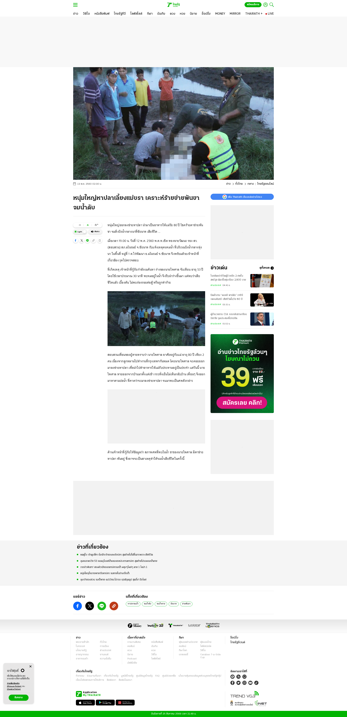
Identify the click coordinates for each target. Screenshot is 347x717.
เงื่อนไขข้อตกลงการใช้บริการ (90, 680)
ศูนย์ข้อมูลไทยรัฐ (144, 676)
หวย (153, 650)
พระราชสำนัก (82, 642)
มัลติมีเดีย (132, 663)
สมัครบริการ (253, 4)
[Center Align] (30, 666)
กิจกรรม (80, 676)
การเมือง (104, 646)
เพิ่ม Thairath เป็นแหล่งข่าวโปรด (245, 196)
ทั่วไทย (239, 183)
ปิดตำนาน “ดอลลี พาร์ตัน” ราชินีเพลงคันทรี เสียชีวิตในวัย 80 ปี (227, 297)
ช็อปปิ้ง (234, 637)
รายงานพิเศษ (134, 642)
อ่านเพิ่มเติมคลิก (14, 685)
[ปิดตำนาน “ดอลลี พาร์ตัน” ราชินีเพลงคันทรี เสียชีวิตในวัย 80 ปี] (262, 300)
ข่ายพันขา (186, 604)
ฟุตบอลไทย (205, 642)
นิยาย (130, 654)
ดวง (129, 650)
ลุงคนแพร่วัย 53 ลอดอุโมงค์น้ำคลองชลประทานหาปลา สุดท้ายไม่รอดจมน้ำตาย (118, 561)
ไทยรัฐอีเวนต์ (237, 642)
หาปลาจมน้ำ (133, 604)
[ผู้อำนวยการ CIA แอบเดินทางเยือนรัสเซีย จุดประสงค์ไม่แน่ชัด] (262, 319)
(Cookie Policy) (14, 689)
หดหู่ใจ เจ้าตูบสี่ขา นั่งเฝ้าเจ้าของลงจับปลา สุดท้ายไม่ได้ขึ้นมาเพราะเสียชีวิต (116, 554)
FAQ (157, 676)
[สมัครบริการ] (242, 373)
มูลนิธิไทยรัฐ (127, 676)
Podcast (132, 658)
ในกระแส (80, 646)
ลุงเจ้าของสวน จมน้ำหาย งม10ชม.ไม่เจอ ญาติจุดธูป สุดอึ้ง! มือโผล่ (113, 579)
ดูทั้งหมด (265, 268)
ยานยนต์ (104, 654)
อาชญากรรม (82, 654)
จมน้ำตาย (161, 604)
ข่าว (228, 183)
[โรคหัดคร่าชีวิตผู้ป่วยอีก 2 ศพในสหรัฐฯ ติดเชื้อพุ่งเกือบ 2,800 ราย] (262, 280)
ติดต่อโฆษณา (125, 680)
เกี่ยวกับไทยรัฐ (111, 676)
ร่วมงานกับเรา (94, 676)
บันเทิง (154, 646)
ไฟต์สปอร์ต (205, 646)
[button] (75, 240)
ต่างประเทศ (216, 285)
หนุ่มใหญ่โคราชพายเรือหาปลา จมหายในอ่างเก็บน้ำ (105, 573)
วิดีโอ (154, 654)
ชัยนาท (174, 604)
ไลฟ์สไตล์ (155, 658)
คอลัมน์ (131, 646)
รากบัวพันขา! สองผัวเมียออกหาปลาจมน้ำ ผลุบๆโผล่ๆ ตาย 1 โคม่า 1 (113, 567)
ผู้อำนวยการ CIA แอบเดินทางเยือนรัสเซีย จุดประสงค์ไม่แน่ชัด (229, 316)
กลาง (250, 183)
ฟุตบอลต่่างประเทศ (188, 642)
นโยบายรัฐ (81, 650)
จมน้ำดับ (147, 604)
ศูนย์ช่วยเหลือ (169, 676)
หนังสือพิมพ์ (157, 642)
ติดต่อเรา (111, 680)
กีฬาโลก (183, 650)
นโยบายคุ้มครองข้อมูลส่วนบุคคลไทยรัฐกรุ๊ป (200, 676)
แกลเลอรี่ (183, 654)
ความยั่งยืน (105, 658)
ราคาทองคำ (82, 658)
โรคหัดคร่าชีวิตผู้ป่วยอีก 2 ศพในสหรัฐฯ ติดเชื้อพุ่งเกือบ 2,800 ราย (228, 278)
